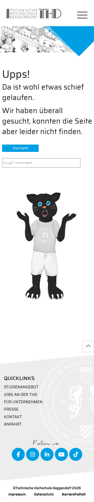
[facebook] (18, 454)
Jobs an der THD (20, 395)
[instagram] (32, 454)
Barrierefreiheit (74, 494)
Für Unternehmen (23, 402)
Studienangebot (21, 387)
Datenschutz (44, 494)
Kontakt (13, 417)
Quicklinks (19, 378)
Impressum (17, 494)
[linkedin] (47, 454)
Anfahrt (13, 424)
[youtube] (61, 454)
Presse (11, 409)
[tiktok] (75, 454)
